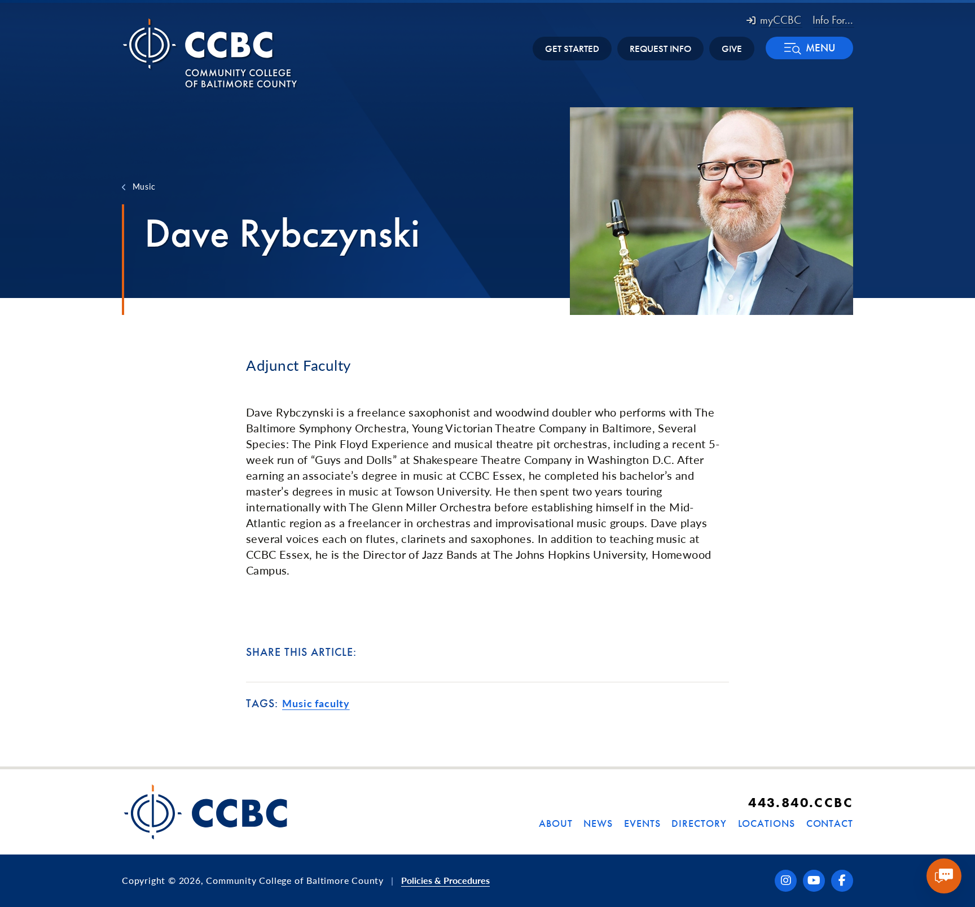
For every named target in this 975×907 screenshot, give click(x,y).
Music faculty (316, 703)
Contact (829, 823)
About (556, 823)
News (598, 823)
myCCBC (780, 19)
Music (144, 186)
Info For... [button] (833, 19)
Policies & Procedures (445, 880)
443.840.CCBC (800, 802)
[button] (809, 48)
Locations (766, 823)
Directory (698, 823)
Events (642, 823)
